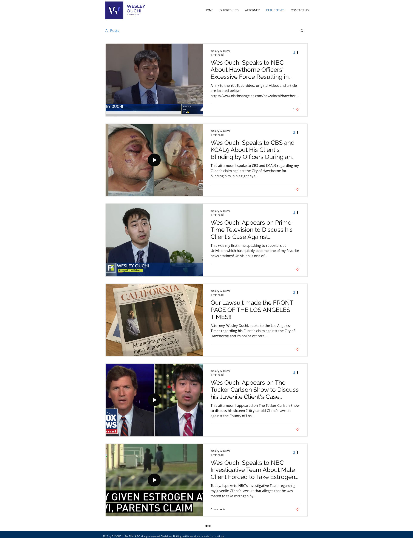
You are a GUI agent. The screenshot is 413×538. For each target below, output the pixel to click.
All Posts (112, 30)
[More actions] (299, 52)
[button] (302, 31)
